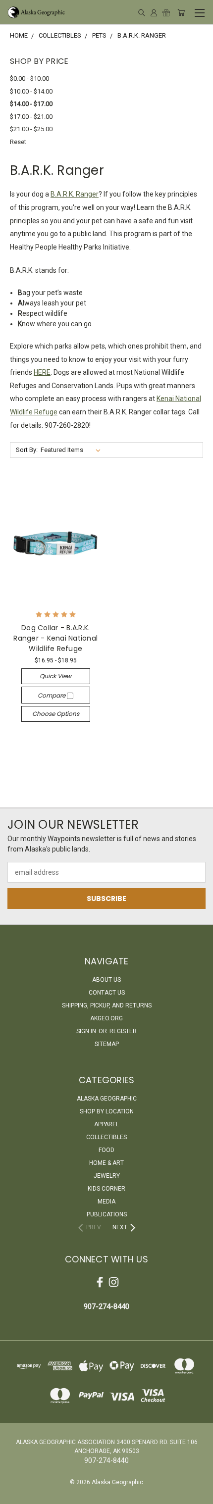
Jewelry (107, 1175)
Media (106, 1201)
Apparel (106, 1124)
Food (106, 1150)
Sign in (87, 1031)
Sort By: (27, 449)
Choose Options (55, 713)
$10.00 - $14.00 (31, 91)
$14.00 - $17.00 (31, 103)
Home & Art (106, 1162)
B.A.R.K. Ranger (75, 194)
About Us (106, 979)
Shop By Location (107, 1111)
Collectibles (106, 1137)
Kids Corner (106, 1188)
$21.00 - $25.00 (31, 129)
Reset (18, 142)
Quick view (55, 676)
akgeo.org (106, 1018)
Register (123, 1031)
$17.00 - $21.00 (31, 116)
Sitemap (107, 1044)
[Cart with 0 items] (181, 12)
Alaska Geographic (107, 1098)
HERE (42, 372)
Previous (15, 1494)
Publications (107, 1214)
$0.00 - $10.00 (29, 78)
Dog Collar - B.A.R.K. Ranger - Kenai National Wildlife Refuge (55, 638)
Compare (52, 695)
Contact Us (107, 992)
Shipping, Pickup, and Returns (107, 1005)
